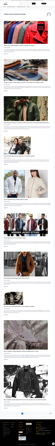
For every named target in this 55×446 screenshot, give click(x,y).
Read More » (6, 53)
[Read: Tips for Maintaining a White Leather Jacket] (26, 183)
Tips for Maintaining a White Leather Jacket (16, 199)
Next (51, 413)
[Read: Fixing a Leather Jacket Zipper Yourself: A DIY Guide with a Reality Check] (26, 69)
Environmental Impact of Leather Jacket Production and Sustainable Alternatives (26, 122)
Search (34, 3)
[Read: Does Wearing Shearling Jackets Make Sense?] (26, 263)
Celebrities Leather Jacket (21, 6)
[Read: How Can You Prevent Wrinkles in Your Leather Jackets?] (13, 298)
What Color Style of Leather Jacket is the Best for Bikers (19, 45)
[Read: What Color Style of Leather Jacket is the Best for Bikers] (26, 32)
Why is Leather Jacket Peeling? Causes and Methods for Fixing (21, 351)
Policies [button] (28, 6)
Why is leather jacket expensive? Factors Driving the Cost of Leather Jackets (25, 399)
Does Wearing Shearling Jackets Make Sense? (16, 278)
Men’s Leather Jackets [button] (10, 6)
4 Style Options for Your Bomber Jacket (15, 238)
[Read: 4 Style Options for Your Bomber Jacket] (26, 224)
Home (5, 6)
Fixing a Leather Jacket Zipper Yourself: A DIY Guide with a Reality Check (24, 82)
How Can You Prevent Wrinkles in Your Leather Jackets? (19, 306)
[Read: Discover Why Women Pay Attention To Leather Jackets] (17, 145)
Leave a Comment (7, 47)
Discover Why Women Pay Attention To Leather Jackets (19, 156)
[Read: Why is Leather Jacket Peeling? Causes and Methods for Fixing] (26, 334)
